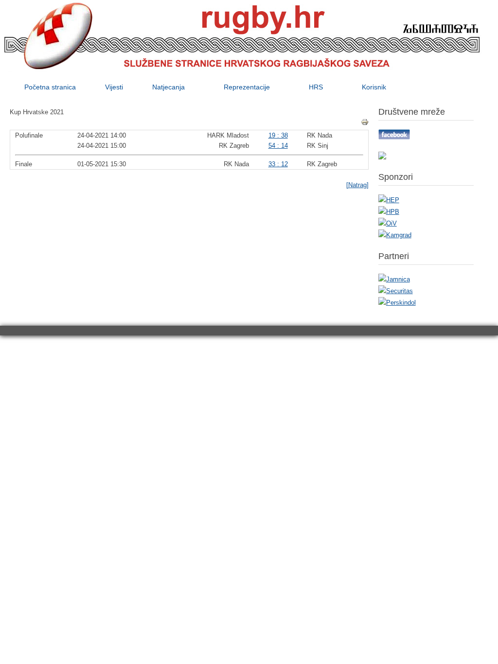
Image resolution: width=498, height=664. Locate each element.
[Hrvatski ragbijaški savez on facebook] (394, 137)
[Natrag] (357, 185)
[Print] (365, 122)
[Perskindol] (397, 302)
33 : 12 (278, 164)
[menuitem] (50, 87)
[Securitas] (395, 291)
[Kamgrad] (394, 235)
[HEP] (388, 200)
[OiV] (387, 223)
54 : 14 (278, 145)
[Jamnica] (394, 279)
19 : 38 (278, 135)
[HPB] (388, 211)
